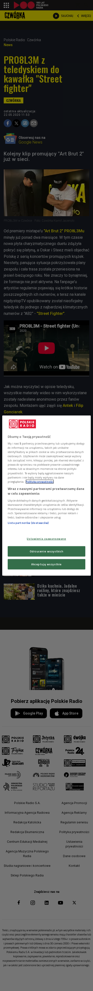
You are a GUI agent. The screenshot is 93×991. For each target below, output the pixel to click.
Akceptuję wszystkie (46, 564)
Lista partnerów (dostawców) (28, 523)
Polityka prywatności (40, 481)
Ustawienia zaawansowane (46, 539)
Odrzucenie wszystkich (46, 551)
